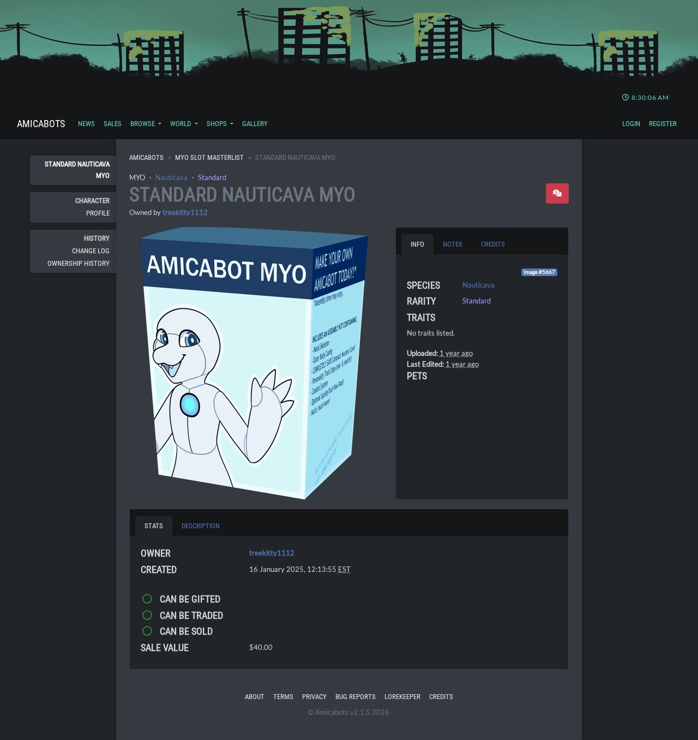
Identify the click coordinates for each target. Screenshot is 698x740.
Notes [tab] (452, 244)
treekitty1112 (185, 212)
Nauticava (171, 177)
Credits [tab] (493, 244)
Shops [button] (217, 124)
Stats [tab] (154, 526)
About (254, 697)
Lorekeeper (402, 697)
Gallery (255, 124)
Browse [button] (143, 124)
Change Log (91, 251)
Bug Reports (355, 697)
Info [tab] (417, 244)
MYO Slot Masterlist (209, 157)
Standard (212, 177)
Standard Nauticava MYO (77, 169)
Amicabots (41, 123)
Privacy (314, 697)
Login (631, 124)
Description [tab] (201, 526)
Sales (113, 124)
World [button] (181, 124)
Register (663, 124)
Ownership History (78, 263)
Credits (441, 697)
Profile (98, 213)
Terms (283, 697)
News (86, 124)
